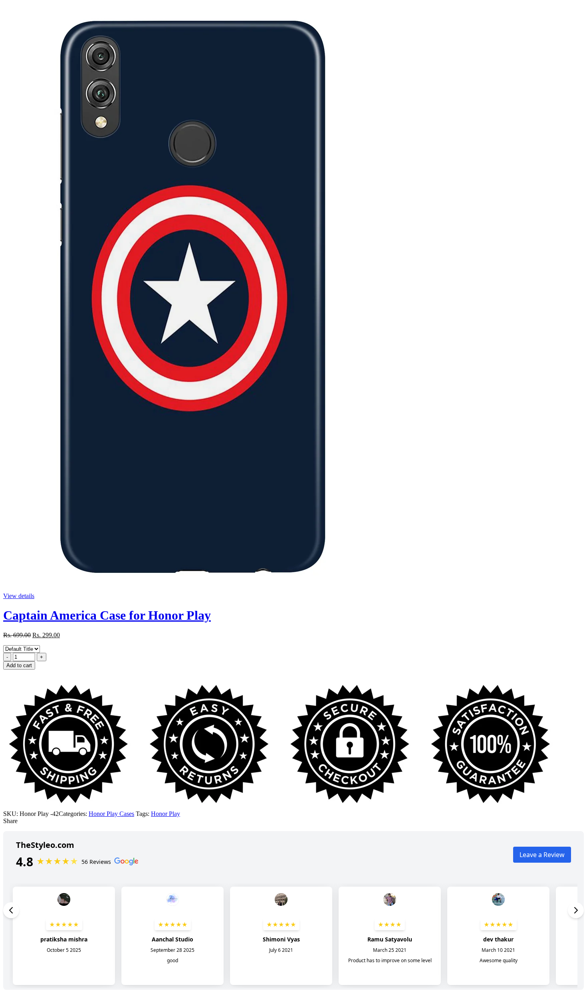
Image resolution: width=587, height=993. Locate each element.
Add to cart (19, 665)
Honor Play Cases (111, 813)
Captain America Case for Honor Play (107, 615)
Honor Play (165, 813)
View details (18, 595)
